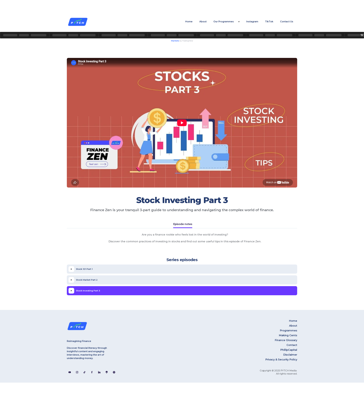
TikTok (269, 21)
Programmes (288, 330)
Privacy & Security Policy (281, 359)
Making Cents (288, 335)
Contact (292, 345)
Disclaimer (290, 354)
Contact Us (286, 21)
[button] (226, 22)
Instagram (252, 21)
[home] (77, 21)
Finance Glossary (286, 340)
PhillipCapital (288, 349)
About (203, 21)
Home (189, 21)
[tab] (182, 224)
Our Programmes (223, 21)
